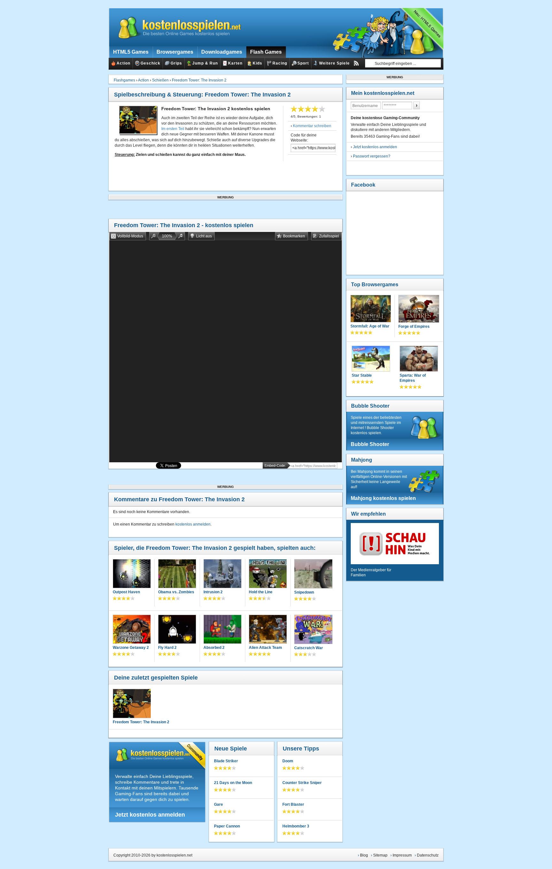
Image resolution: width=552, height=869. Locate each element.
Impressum (402, 855)
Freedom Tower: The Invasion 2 (199, 80)
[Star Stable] (371, 359)
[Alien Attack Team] (268, 630)
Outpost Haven (126, 592)
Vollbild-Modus (130, 236)
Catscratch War (308, 648)
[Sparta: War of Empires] (419, 359)
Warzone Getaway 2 (131, 647)
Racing (279, 63)
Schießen (160, 80)
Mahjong (361, 460)
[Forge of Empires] (418, 309)
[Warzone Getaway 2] (132, 630)
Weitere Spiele (334, 63)
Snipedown (304, 592)
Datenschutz (428, 855)
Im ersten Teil (172, 129)
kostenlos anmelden (193, 524)
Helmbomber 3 (295, 826)
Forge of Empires (414, 326)
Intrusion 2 (213, 592)
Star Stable (362, 375)
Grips (176, 63)
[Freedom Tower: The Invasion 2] (131, 703)
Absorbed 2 (214, 647)
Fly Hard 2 (167, 647)
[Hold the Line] (268, 574)
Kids (257, 63)
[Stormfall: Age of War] (370, 309)
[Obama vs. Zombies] (177, 574)
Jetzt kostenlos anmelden (150, 814)
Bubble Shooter (370, 406)
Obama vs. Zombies (176, 592)
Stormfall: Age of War (369, 326)
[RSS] (356, 63)
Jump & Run (205, 63)
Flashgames (124, 80)
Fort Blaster (293, 804)
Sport (303, 63)
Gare (218, 804)
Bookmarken (294, 236)
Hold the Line (260, 592)
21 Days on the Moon (233, 783)
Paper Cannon (227, 826)
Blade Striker (226, 761)
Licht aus (204, 236)
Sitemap (380, 855)
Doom (287, 761)
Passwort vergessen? (371, 156)
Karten (235, 63)
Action (123, 63)
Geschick (150, 63)
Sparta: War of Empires (413, 378)
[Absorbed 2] (222, 630)
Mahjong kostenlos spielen (383, 498)
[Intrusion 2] (222, 574)
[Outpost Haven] (132, 574)
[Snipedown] (313, 574)
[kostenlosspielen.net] (176, 27)
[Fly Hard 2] (177, 630)
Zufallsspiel (329, 236)
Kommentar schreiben (312, 126)
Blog (364, 855)
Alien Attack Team (265, 647)
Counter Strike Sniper (302, 783)
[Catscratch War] (313, 630)
